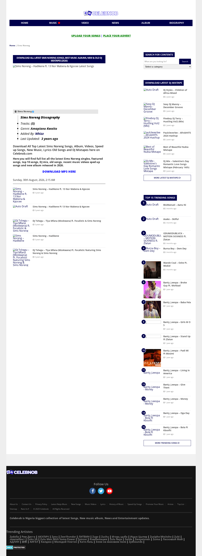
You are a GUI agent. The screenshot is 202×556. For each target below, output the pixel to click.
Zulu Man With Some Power (57, 539)
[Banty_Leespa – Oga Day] (152, 417)
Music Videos (90, 504)
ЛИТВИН (84, 536)
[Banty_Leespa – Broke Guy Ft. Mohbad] (152, 289)
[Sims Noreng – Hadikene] (21, 240)
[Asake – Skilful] (152, 223)
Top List (180, 504)
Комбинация (98, 539)
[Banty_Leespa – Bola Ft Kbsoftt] (152, 432)
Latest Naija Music (59, 504)
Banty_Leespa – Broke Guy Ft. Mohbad (175, 284)
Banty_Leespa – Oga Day (176, 413)
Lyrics (102, 504)
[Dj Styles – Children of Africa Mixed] (152, 94)
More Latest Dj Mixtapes (166, 177)
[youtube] (109, 491)
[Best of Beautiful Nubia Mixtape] (152, 151)
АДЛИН (14, 542)
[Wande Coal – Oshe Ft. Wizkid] (152, 270)
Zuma (156, 539)
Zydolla (14, 536)
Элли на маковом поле (111, 542)
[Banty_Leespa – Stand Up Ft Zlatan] (152, 341)
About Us (14, 504)
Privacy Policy (41, 504)
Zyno (55, 536)
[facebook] (92, 491)
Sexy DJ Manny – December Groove (173, 106)
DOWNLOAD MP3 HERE (59, 171)
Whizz (39, 133)
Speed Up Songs (135, 504)
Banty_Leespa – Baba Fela (177, 302)
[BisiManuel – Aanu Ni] (152, 209)
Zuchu (105, 536)
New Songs (76, 504)
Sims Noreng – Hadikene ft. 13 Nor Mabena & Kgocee (61, 189)
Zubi (177, 536)
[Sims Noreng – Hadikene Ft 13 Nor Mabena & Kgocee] (21, 211)
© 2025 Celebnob (41, 509)
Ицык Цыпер (138, 536)
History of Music (116, 504)
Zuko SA (32, 539)
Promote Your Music (155, 504)
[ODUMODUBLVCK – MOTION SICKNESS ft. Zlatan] (152, 238)
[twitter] (101, 491)
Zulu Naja (116, 539)
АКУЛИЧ (43, 536)
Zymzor (82, 539)
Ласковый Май (173, 539)
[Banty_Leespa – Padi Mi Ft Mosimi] (152, 357)
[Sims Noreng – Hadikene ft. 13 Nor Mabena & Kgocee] (21, 195)
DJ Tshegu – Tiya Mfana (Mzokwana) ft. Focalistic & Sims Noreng (67, 220)
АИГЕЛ (34, 542)
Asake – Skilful (171, 219)
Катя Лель (86, 542)
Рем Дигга (28, 536)
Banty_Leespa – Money (175, 398)
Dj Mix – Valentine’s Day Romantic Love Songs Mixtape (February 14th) (176, 164)
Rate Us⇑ (25, 509)
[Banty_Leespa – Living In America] (152, 375)
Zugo (95, 536)
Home (12, 45)
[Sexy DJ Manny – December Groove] (152, 109)
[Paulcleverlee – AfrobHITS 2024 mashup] (152, 137)
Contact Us (26, 504)
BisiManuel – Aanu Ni (174, 204)
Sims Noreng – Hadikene (46, 235)
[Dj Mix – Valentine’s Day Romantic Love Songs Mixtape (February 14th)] (152, 166)
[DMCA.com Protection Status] (101, 547)
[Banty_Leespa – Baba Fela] (152, 309)
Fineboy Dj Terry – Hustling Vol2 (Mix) (173, 120)
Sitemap (13, 509)
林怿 (24, 542)
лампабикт (17, 539)
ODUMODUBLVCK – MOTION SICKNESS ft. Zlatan (174, 236)
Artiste (170, 504)
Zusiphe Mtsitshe (161, 536)
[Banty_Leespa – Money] (152, 403)
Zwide (128, 539)
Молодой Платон (65, 542)
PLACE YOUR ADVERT (117, 35)
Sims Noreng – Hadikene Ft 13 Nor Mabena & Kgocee (61, 206)
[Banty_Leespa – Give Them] (152, 389)
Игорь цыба (120, 536)
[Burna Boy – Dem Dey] (152, 253)
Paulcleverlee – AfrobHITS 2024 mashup (177, 134)
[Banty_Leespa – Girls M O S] (152, 326)
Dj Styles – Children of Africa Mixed (175, 91)
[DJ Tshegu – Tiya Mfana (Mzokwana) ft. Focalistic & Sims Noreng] (21, 225)
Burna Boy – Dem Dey (175, 248)
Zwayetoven (142, 539)
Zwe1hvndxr (68, 536)
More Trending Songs (166, 443)
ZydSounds (136, 542)
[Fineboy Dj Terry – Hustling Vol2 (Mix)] (152, 123)
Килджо (46, 542)
